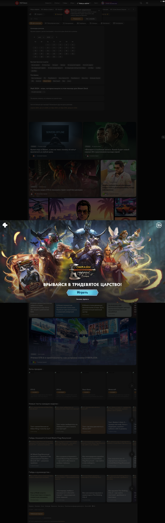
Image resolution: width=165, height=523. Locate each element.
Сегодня (55, 65)
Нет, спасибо (90, 19)
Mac (63, 81)
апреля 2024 (35, 108)
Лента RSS (88, 506)
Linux (69, 81)
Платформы (119, 23)
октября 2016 (62, 108)
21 (41, 54)
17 (60, 50)
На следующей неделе (38, 68)
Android (38, 81)
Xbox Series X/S (64, 78)
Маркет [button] (88, 3)
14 (41, 50)
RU (94, 506)
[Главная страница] (21, 3)
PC (45, 78)
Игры (36, 19)
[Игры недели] (133, 9)
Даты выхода (36, 23)
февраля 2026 (72, 108)
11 (66, 47)
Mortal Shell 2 (62, 9)
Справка (31, 506)
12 (72, 47)
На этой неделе (88, 65)
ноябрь (98, 68)
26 (72, 54)
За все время (35, 65)
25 (66, 54)
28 (41, 57)
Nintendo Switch (95, 78)
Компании (106, 23)
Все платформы (36, 78)
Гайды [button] (65, 3)
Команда (47, 506)
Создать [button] (39, 14)
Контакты (61, 506)
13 (35, 50)
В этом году (46, 65)
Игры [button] (72, 3)
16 (54, 50)
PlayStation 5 (52, 78)
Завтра (63, 65)
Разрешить (76, 19)
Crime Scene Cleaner (119, 9)
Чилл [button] (96, 3)
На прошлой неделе (74, 65)
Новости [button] (48, 3)
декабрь (34, 71)
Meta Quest (56, 81)
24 (60, 54)
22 (48, 54)
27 (35, 57)
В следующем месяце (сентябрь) (75, 68)
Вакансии (54, 506)
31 (60, 57)
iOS (33, 81)
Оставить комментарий (76, 280)
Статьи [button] (57, 3)
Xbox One (85, 78)
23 (54, 54)
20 (35, 54)
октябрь (90, 68)
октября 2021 (53, 108)
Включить (61, 521)
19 (72, 50)
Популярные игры (53, 23)
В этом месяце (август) (55, 68)
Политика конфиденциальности (74, 506)
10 (60, 47)
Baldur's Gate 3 (48, 9)
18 (66, 50)
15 (47, 50)
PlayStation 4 (75, 78)
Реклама (37, 506)
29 (48, 57)
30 (54, 57)
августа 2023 (44, 108)
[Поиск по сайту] (141, 3)
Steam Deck (47, 81)
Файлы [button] (79, 3)
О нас (42, 506)
